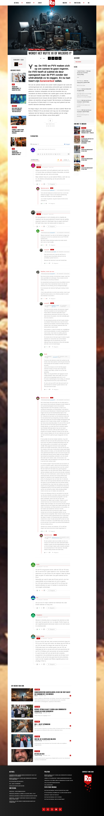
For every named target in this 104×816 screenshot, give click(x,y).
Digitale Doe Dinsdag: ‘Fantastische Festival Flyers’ (56, 790)
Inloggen (67, 144)
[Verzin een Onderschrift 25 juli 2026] (77, 149)
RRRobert (52, 190)
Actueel (31, 49)
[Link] (55, 154)
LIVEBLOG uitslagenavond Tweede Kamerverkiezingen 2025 (57, 778)
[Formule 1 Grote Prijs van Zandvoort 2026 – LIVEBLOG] (18, 120)
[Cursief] (40, 154)
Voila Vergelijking (48, 784)
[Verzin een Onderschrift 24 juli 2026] (77, 158)
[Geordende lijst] (47, 154)
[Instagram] (48, 809)
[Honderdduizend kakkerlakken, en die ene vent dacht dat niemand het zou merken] (22, 694)
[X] (52, 58)
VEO (13, 84)
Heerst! (14, 105)
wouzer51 (52, 232)
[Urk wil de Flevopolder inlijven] (22, 740)
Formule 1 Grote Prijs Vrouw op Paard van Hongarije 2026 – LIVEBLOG (87, 131)
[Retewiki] (60, 809)
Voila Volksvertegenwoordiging (52, 782)
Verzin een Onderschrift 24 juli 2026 (87, 159)
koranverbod (47, 80)
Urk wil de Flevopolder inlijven (45, 739)
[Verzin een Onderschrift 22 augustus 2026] (18, 142)
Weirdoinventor (45, 188)
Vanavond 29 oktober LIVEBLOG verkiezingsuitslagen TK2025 (58, 780)
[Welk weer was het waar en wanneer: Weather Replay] (18, 99)
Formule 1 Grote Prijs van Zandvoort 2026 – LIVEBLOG (18, 131)
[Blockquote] (51, 154)
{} (57, 154)
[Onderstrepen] (42, 154)
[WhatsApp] (59, 58)
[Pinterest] (56, 58)
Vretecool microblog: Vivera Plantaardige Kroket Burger (23, 795)
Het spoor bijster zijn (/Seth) (16, 781)
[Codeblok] (53, 154)
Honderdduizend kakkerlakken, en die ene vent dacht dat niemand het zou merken (52, 693)
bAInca (36, 695)
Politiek (37, 49)
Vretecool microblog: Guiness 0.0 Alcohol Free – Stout (22, 793)
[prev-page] (75, 174)
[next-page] (77, 174)
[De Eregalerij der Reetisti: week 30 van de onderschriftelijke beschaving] (77, 139)
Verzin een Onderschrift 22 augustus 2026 (16, 152)
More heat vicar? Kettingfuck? (51, 794)
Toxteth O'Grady (38, 712)
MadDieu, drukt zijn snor (47, 271)
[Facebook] (49, 58)
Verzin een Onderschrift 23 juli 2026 (87, 168)
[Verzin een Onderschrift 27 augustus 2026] (18, 77)
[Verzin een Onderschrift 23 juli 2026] (77, 167)
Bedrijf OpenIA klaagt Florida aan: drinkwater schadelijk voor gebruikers (50, 710)
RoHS (55, 251)
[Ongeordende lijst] (49, 154)
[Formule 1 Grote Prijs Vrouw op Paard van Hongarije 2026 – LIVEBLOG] (77, 130)
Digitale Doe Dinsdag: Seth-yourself (53, 797)
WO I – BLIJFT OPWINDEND (42, 724)
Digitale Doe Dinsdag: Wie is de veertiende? (54, 799)
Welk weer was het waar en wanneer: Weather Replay (17, 109)
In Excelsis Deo (39, 754)
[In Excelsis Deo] (22, 755)
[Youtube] (56, 809)
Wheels (14, 127)
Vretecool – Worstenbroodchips (17, 791)
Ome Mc (20, 64)
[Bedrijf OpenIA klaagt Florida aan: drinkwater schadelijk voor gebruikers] (22, 711)
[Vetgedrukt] (38, 154)
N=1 (35, 725)
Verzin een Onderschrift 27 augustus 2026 (16, 88)
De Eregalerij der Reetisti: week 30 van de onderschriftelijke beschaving (87, 141)
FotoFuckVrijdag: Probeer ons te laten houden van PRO (57, 792)
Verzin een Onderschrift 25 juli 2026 (87, 150)
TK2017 (43, 49)
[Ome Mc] (16, 64)
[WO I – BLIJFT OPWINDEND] (22, 725)
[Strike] (45, 154)
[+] (59, 154)
